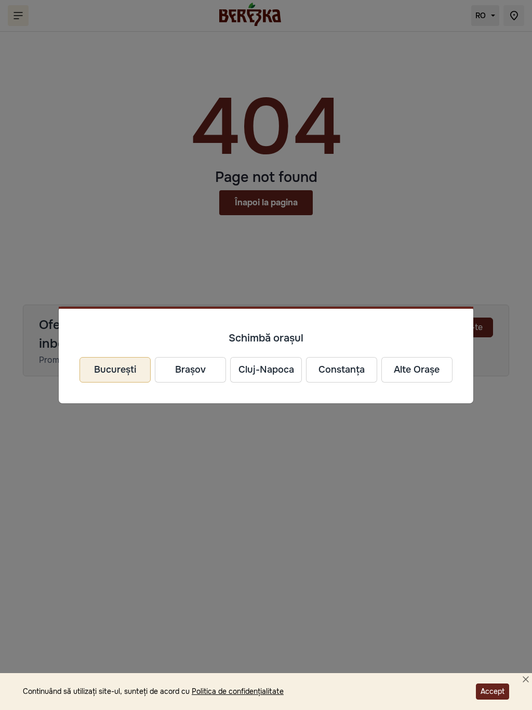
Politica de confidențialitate (238, 691)
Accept (492, 691)
